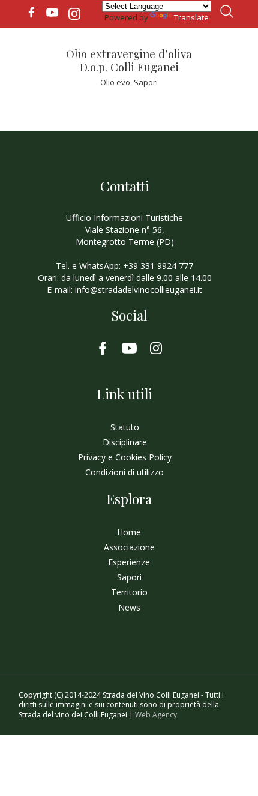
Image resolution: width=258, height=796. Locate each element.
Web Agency (156, 715)
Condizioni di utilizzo (124, 472)
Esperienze (129, 562)
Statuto (124, 427)
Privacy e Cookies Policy (125, 457)
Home (129, 532)
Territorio (129, 592)
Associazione (129, 547)
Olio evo (115, 82)
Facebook (31, 13)
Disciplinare (125, 442)
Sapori (146, 82)
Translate (191, 17)
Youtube (52, 13)
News (129, 607)
